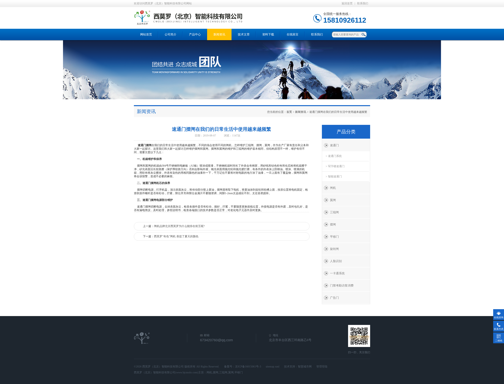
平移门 (334, 236)
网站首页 (146, 34)
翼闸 (333, 200)
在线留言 (292, 34)
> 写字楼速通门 (335, 166)
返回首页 (347, 3)
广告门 (334, 297)
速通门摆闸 (145, 145)
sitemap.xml (272, 366)
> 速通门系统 (334, 156)
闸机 (333, 187)
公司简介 (170, 34)
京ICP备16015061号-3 (248, 366)
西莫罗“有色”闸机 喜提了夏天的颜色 (176, 236)
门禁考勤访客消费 (342, 285)
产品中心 (195, 34)
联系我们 (362, 3)
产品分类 (346, 131)
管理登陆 (321, 366)
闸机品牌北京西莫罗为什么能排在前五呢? (179, 226)
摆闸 (333, 224)
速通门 (334, 145)
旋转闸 (334, 248)
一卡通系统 (337, 273)
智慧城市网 (305, 366)
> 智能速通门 (334, 176)
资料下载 (268, 34)
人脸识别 (336, 261)
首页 (289, 111)
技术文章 (244, 34)
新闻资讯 (219, 34)
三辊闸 (334, 212)
